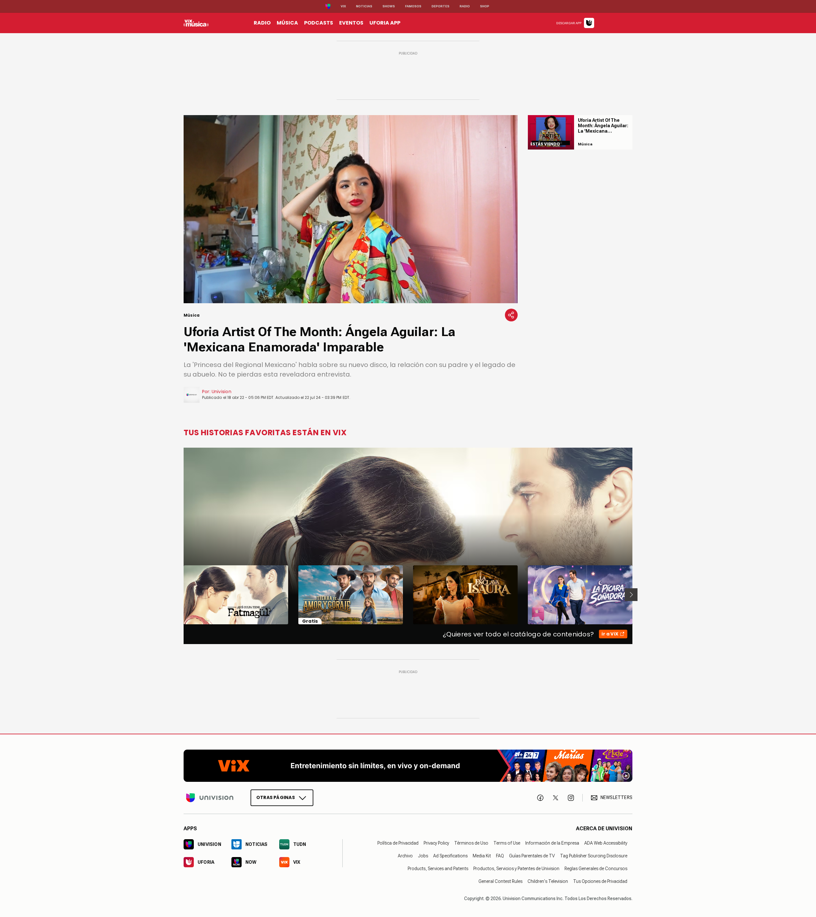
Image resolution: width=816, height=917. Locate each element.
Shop (484, 6)
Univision (221, 391)
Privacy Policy (436, 842)
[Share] (511, 315)
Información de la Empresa (552, 842)
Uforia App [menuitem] (384, 22)
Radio (465, 6)
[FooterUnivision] (209, 797)
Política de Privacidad (398, 842)
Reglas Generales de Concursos (596, 868)
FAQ (500, 855)
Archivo (405, 855)
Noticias (364, 6)
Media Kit (482, 855)
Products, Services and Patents (438, 868)
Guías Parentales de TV (532, 855)
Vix (343, 6)
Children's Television (548, 881)
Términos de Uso (471, 842)
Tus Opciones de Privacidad (600, 881)
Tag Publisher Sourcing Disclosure (593, 855)
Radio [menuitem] (262, 22)
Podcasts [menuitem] (318, 22)
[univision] (196, 23)
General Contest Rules (500, 881)
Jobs (423, 855)
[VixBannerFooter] (408, 766)
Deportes (440, 6)
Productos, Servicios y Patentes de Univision (516, 868)
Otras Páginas (275, 797)
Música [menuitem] (287, 22)
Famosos (413, 6)
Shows (388, 6)
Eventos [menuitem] (351, 22)
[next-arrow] (631, 594)
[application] (351, 209)
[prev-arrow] (179, 594)
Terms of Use (506, 842)
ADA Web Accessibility (605, 842)
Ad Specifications (450, 855)
